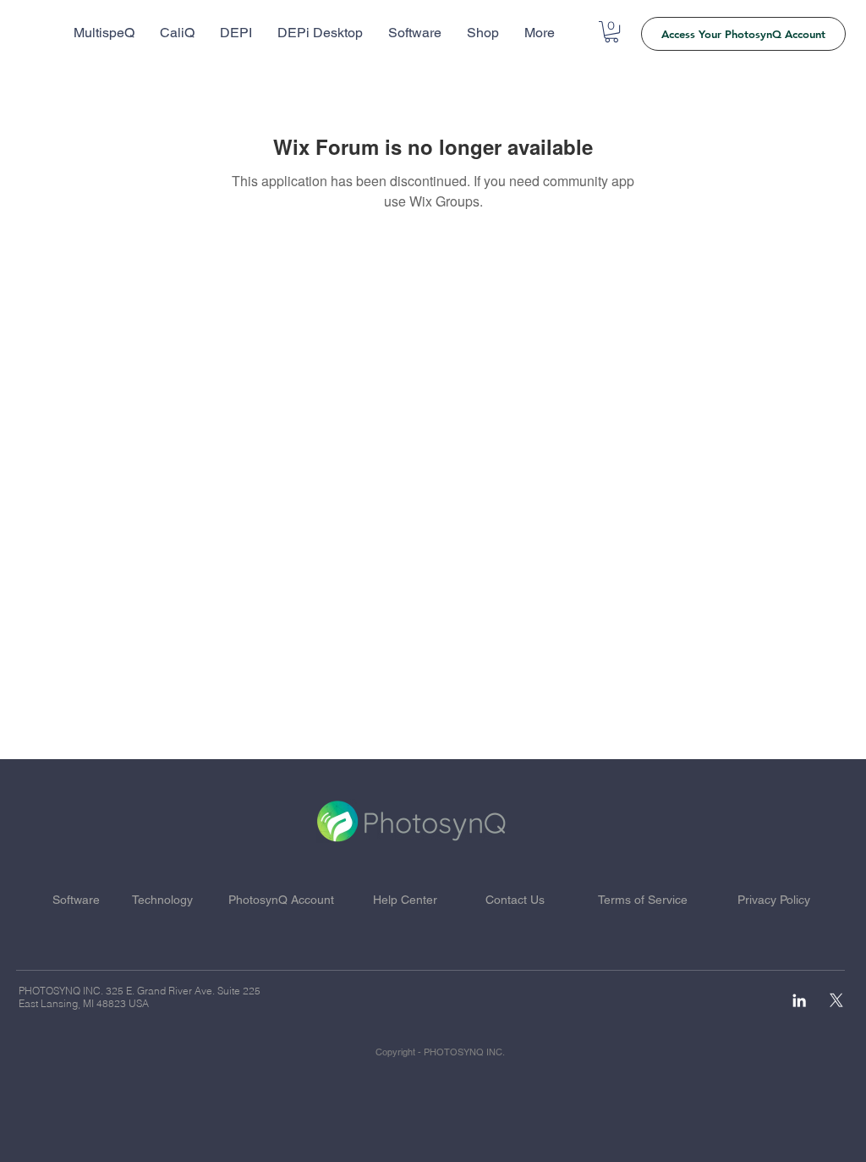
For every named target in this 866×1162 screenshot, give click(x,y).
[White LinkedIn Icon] (799, 1000)
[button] (611, 31)
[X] (836, 1000)
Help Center (405, 899)
